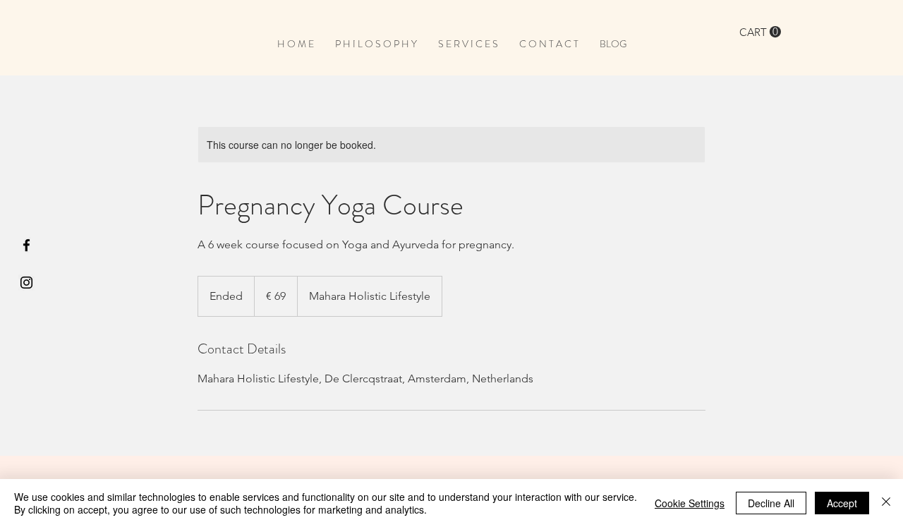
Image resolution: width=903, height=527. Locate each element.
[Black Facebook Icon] (26, 245)
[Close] (886, 503)
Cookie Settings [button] (690, 503)
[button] (760, 32)
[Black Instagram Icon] (26, 282)
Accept (842, 503)
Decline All (771, 503)
